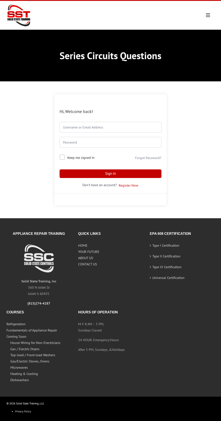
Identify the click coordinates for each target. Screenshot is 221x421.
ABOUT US (85, 258)
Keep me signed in (81, 157)
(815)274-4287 (38, 303)
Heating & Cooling (24, 373)
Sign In (110, 173)
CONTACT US (87, 264)
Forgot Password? (148, 158)
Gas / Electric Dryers (24, 349)
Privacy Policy (23, 411)
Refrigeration (15, 324)
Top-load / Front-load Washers (32, 355)
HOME (83, 245)
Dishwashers (19, 380)
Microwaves (19, 367)
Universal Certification (168, 278)
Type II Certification (166, 256)
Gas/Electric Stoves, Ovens (29, 361)
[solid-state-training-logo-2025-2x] (18, 5)
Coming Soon (16, 336)
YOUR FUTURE (88, 251)
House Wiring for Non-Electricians (35, 343)
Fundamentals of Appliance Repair (31, 330)
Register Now (128, 185)
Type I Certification (165, 245)
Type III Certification (167, 267)
